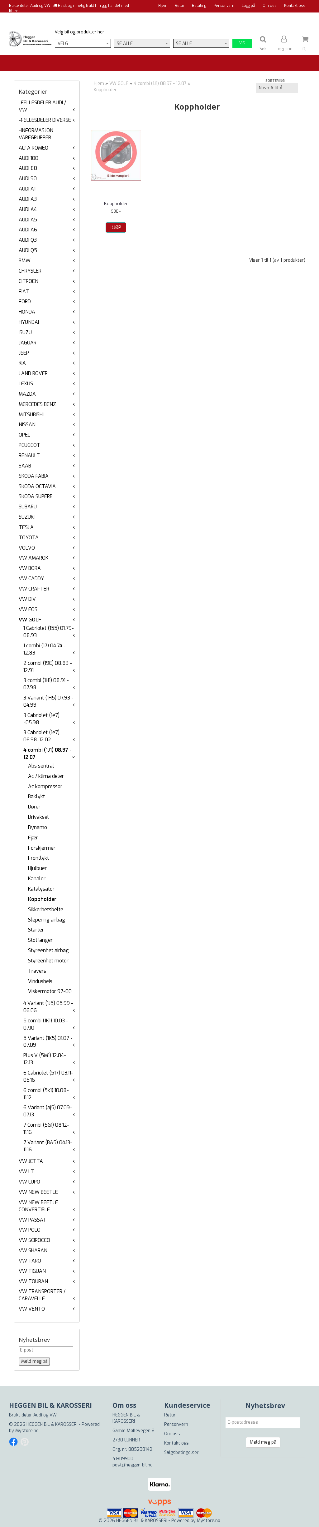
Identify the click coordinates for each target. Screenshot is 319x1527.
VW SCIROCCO (34, 1240)
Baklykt (36, 796)
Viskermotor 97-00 (50, 991)
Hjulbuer (37, 868)
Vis (242, 43)
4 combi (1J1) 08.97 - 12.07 (160, 83)
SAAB (25, 465)
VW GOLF (30, 619)
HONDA (27, 312)
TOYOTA (29, 537)
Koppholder (42, 899)
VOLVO (27, 548)
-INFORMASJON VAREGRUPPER (36, 134)
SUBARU (28, 506)
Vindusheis (40, 981)
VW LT (26, 1171)
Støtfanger (40, 940)
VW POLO (29, 1230)
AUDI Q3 (28, 240)
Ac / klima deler (46, 776)
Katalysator (41, 889)
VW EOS (28, 609)
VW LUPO (29, 1182)
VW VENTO (32, 1309)
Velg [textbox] (63, 44)
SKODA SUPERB (36, 496)
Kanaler (36, 878)
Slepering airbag (46, 920)
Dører (34, 806)
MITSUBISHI (31, 414)
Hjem (162, 5)
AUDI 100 (28, 158)
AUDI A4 (28, 209)
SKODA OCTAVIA (37, 486)
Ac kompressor (45, 786)
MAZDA (27, 394)
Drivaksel (38, 817)
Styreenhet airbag (48, 950)
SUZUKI (27, 517)
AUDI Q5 (28, 250)
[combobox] (83, 43)
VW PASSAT (32, 1220)
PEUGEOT (29, 445)
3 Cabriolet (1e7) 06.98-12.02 (41, 736)
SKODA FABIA (34, 476)
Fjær (33, 837)
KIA (22, 363)
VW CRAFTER (34, 589)
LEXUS (26, 383)
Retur (179, 5)
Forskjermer (41, 848)
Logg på (248, 5)
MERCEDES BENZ (37, 404)
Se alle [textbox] (125, 44)
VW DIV (27, 599)
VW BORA (30, 568)
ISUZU (25, 332)
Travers (37, 971)
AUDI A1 (27, 188)
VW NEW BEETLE (38, 1192)
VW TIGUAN (32, 1271)
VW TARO (30, 1261)
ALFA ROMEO (33, 148)
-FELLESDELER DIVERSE (45, 120)
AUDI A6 (28, 229)
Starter (36, 930)
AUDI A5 (28, 219)
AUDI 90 (28, 178)
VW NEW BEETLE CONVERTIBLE (38, 1206)
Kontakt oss (294, 5)
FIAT (24, 291)
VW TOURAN (33, 1281)
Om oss (270, 5)
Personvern (224, 5)
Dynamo (37, 827)
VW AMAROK (33, 558)
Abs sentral (41, 766)
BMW (25, 260)
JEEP (24, 353)
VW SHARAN (33, 1250)
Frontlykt (38, 858)
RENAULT (29, 455)
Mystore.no (27, 1431)
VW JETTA (31, 1161)
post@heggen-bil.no (132, 1465)
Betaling (199, 5)
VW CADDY (31, 578)
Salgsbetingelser (181, 1452)
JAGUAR (27, 342)
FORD (25, 301)
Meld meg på (263, 1442)
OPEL (24, 435)
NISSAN (27, 424)
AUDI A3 (28, 199)
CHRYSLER (30, 271)
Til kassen (296, 17)
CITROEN (28, 281)
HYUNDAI (29, 322)
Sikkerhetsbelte (45, 909)
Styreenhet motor (48, 960)
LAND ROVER (33, 373)
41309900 (122, 1459)
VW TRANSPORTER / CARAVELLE (42, 1295)
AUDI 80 (28, 168)
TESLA (26, 527)
